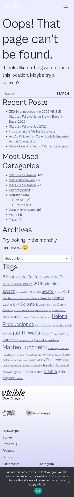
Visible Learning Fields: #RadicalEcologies (38, 146)
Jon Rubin (7, 334)
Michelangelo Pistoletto (58, 348)
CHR (16, 304)
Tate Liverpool (57, 360)
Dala (54, 305)
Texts (13, 220)
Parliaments (11, 464)
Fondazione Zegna (43, 310)
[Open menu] (66, 6)
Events (20, 205)
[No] (69, 482)
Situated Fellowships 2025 (28, 126)
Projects (8, 451)
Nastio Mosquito (33, 355)
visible (50, 371)
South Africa (36, 360)
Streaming (9, 444)
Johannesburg (62, 325)
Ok (38, 490)
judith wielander (32, 333)
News (20, 200)
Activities (15, 195)
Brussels (58, 292)
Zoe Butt (19, 378)
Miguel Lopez (8, 355)
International (43, 325)
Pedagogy (12, 360)
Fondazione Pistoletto (24, 310)
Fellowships (10, 431)
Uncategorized (19, 190)
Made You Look (26, 340)
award (48, 291)
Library (7, 457)
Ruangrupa (22, 360)
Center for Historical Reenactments (26, 298)
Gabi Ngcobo (24, 317)
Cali (66, 291)
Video (13, 215)
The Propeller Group (11, 365)
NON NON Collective (51, 355)
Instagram (46, 464)
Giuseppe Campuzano (41, 317)
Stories (7, 437)
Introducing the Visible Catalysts (32, 131)
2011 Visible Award (22, 180)
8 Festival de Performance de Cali (34, 277)
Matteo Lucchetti (24, 347)
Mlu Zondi (20, 355)
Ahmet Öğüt (35, 292)
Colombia (29, 304)
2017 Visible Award (22, 175)
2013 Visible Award (22, 185)
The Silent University (32, 365)
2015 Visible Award (22, 210)
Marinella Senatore (46, 340)
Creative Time (45, 305)
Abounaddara (22, 292)
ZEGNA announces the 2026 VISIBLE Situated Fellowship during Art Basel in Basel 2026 (36, 116)
